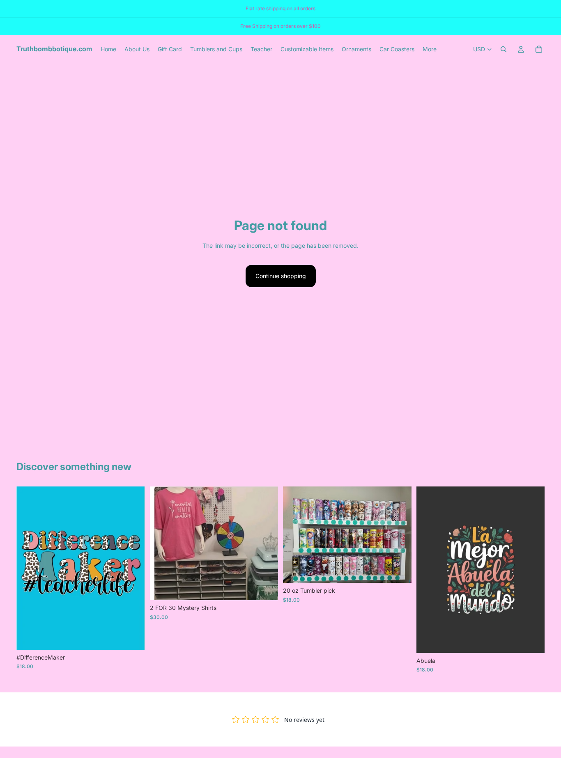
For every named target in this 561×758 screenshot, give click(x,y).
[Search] (503, 49)
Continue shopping (280, 275)
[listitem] (429, 49)
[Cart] (539, 49)
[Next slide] (265, 543)
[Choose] (132, 637)
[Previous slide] (162, 543)
